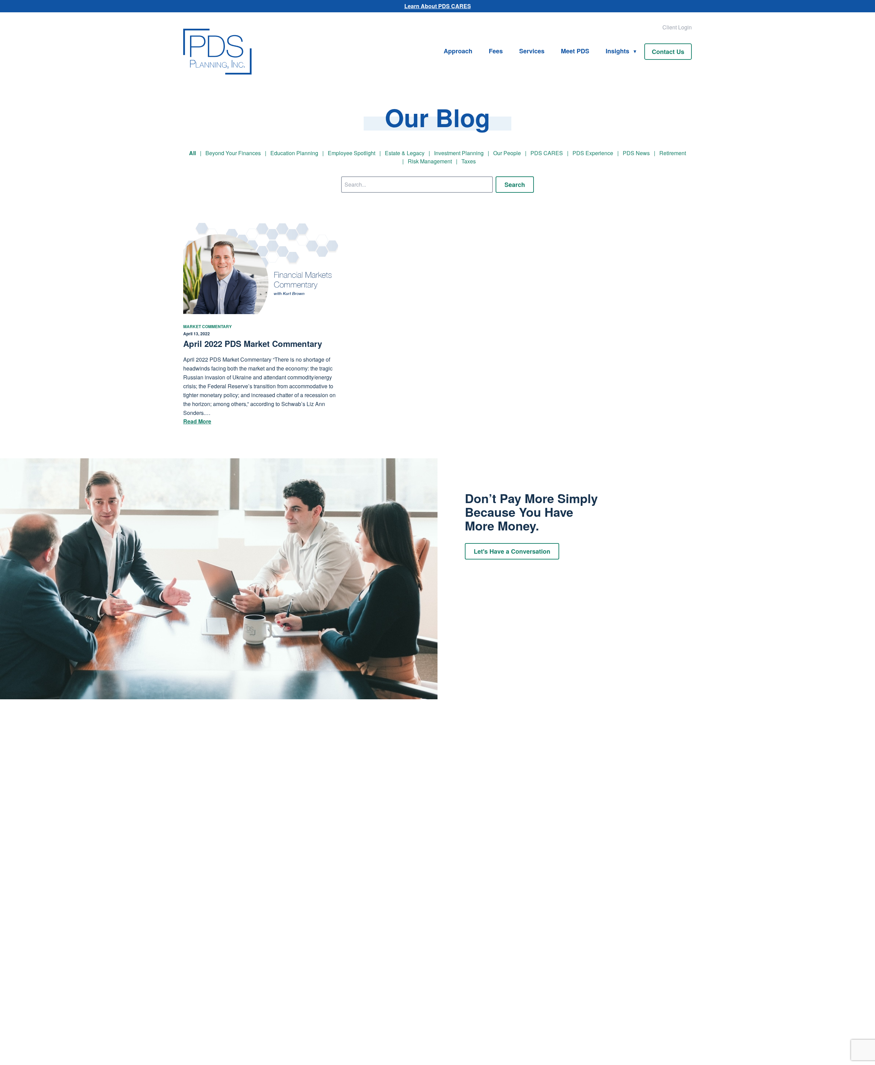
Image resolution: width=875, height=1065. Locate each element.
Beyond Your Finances (233, 153)
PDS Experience (593, 153)
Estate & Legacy (405, 153)
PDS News (636, 153)
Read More (197, 421)
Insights (617, 50)
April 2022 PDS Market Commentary (252, 343)
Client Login (677, 27)
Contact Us (668, 51)
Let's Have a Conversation (512, 551)
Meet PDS (575, 50)
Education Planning (294, 153)
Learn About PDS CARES (437, 6)
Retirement (672, 153)
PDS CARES (546, 153)
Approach (458, 50)
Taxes (468, 161)
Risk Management (430, 161)
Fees (496, 50)
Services (531, 50)
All (192, 153)
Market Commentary (207, 326)
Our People (507, 153)
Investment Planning (459, 153)
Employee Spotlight (351, 153)
